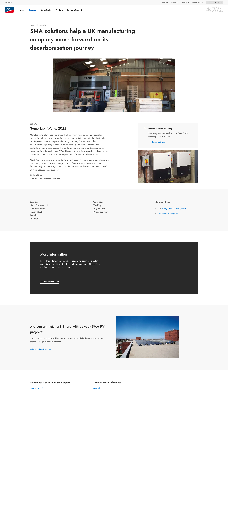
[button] (208, 2)
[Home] (9, 10)
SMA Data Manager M (168, 213)
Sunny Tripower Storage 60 (174, 208)
